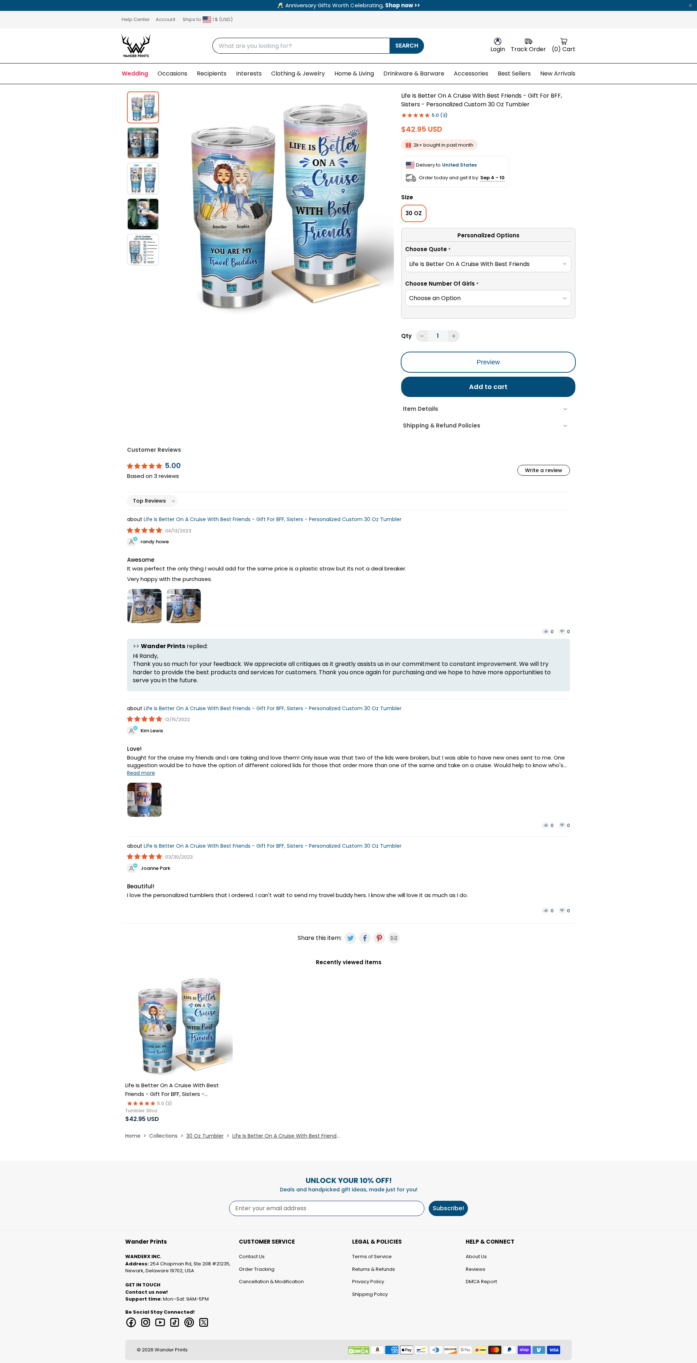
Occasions (172, 73)
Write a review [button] (543, 470)
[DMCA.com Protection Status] (358, 1350)
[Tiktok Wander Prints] (174, 1322)
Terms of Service (372, 1256)
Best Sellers (514, 73)
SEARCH (406, 45)
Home (132, 1135)
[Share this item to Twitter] (350, 938)
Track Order (528, 49)
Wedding (135, 73)
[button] (488, 250)
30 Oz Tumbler (205, 1135)
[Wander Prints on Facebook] (131, 1322)
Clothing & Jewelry (298, 73)
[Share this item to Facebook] (364, 938)
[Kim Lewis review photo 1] (144, 799)
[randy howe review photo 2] (183, 606)
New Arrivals (557, 73)
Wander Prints (171, 1349)
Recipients (212, 73)
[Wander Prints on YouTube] (160, 1322)
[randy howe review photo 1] (144, 606)
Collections (163, 1135)
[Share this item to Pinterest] (379, 938)
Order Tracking (256, 1269)
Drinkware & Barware (413, 73)
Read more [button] (141, 773)
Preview (488, 362)
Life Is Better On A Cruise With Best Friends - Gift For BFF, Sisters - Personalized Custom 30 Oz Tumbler (273, 519)
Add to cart (488, 386)
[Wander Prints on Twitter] (203, 1322)
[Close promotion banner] (690, 5)
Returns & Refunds (373, 1269)
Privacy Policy (368, 1281)
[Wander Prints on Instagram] (145, 1322)
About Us (476, 1256)
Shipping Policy (370, 1294)
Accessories (471, 73)
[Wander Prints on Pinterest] (189, 1322)
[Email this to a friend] (394, 938)
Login (497, 49)
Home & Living (354, 73)
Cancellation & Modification (271, 1281)
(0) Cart (563, 49)
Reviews (475, 1269)
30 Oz (413, 213)
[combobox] (301, 46)
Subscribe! (448, 1208)
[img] (145, 530)
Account (165, 19)
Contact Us (252, 1256)
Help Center (136, 19)
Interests (249, 73)
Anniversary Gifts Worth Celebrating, (348, 5)
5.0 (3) (440, 115)
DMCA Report (481, 1281)
